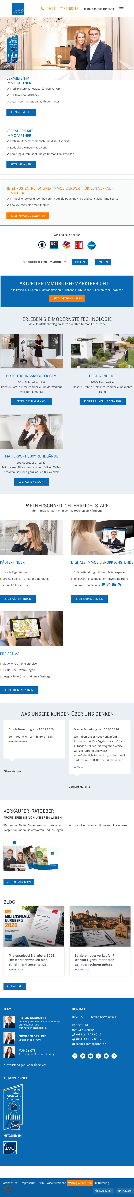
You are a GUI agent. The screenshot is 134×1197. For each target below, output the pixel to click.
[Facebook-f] (74, 1056)
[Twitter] (82, 1056)
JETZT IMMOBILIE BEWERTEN (28, 216)
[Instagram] (114, 1056)
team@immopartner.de (99, 9)
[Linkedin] (106, 1056)
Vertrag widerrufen (80, 1183)
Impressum (28, 1183)
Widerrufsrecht (56, 1183)
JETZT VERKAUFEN (21, 164)
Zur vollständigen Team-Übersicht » (25, 1065)
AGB (41, 1183)
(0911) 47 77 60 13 (62, 8)
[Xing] (98, 1056)
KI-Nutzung (101, 1183)
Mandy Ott (27, 1051)
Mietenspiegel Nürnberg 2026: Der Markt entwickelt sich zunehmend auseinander (32, 960)
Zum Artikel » (16, 969)
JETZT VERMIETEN (21, 112)
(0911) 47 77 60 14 (89, 1039)
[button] (13, 767)
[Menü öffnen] (121, 8)
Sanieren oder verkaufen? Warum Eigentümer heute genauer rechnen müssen (94, 960)
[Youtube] (90, 1056)
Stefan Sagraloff (32, 1018)
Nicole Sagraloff (32, 1036)
